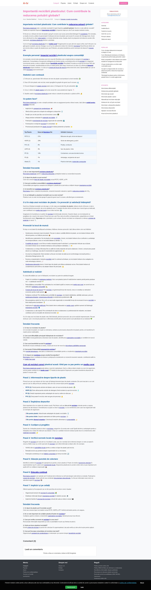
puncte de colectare (85, 463)
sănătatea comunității (38, 287)
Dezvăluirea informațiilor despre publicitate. (106, 570)
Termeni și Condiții (28, 574)
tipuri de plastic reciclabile (42, 179)
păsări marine (39, 90)
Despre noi (83, 3)
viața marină (42, 38)
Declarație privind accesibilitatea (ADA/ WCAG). (107, 574)
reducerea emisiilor (79, 191)
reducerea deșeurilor (48, 174)
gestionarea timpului (32, 297)
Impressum (97, 576)
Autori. (70, 3)
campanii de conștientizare (41, 108)
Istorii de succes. (106, 34)
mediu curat (53, 44)
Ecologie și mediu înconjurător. (69, 19)
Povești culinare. (106, 36)
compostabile (71, 419)
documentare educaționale (62, 478)
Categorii (56, 3)
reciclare (86, 59)
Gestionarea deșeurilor (33, 264)
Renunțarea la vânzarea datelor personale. (106, 572)
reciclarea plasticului (36, 40)
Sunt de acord (71, 587)
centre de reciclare (33, 527)
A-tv (25, 3)
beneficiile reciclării (57, 63)
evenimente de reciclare (40, 120)
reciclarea (77, 46)
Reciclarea (26, 191)
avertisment (26, 576)
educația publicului (40, 305)
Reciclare (46, 132)
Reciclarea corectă (29, 476)
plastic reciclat (41, 86)
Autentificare (123, 3)
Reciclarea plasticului (29, 28)
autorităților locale (40, 447)
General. (103, 25)
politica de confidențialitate (128, 583)
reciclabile (57, 238)
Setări (82, 587)
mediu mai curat (41, 210)
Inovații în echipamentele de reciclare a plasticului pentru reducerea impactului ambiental (112, 70)
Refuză (142, 582)
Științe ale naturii (106, 39)
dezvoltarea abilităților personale (76, 345)
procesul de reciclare (48, 349)
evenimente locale (49, 465)
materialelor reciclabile (74, 338)
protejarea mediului (46, 279)
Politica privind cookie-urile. (101, 565)
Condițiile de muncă (32, 243)
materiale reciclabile (49, 117)
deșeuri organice (39, 419)
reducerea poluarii (77, 24)
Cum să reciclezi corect (33, 364)
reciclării (48, 259)
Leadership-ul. (105, 28)
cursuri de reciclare (29, 478)
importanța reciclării (48, 30)
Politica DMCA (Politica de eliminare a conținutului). (108, 568)
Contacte (91, 3)
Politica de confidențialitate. (30, 572)
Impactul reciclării (49, 55)
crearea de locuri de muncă (57, 67)
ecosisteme (84, 34)
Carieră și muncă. (106, 31)
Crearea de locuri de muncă (34, 290)
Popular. (63, 3)
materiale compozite (79, 162)
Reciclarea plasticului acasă (32, 368)
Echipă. (75, 3)
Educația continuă (39, 472)
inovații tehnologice (32, 351)
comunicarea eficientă (45, 297)
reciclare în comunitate (48, 493)
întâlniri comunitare (50, 454)
